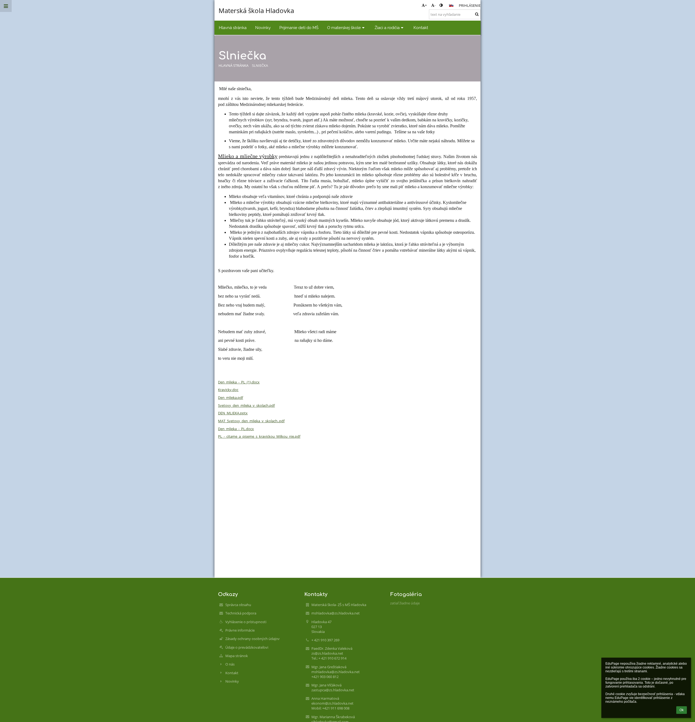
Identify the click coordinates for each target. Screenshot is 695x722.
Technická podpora (240, 613)
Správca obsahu (238, 604)
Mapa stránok (236, 655)
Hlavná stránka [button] (233, 27)
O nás (230, 664)
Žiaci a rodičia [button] (387, 27)
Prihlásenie (470, 5)
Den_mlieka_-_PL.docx (236, 428)
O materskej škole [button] (344, 27)
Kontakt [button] (420, 27)
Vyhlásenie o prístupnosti (245, 621)
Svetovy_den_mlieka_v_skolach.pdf (246, 405)
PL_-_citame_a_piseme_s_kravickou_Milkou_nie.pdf (259, 436)
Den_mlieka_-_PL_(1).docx (239, 382)
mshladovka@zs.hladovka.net (335, 613)
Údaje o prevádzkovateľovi (246, 647)
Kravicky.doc (228, 389)
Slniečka (260, 65)
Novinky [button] (263, 27)
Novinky (232, 681)
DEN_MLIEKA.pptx (233, 413)
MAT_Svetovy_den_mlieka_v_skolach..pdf (251, 420)
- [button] (434, 5)
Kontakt (231, 672)
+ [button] (426, 5)
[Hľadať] (477, 14)
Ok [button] (682, 710)
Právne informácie (240, 630)
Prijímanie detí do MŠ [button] (298, 27)
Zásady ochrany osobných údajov (252, 638)
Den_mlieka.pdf (230, 397)
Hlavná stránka (233, 65)
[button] (441, 5)
